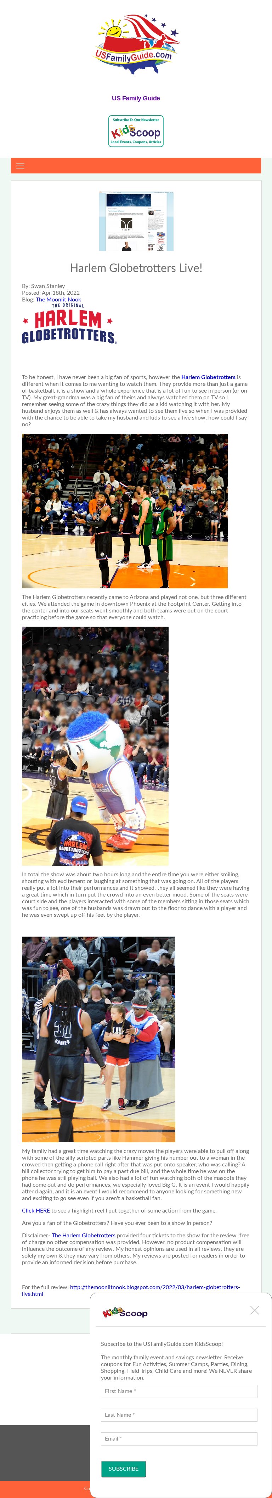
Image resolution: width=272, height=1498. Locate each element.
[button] (254, 1310)
